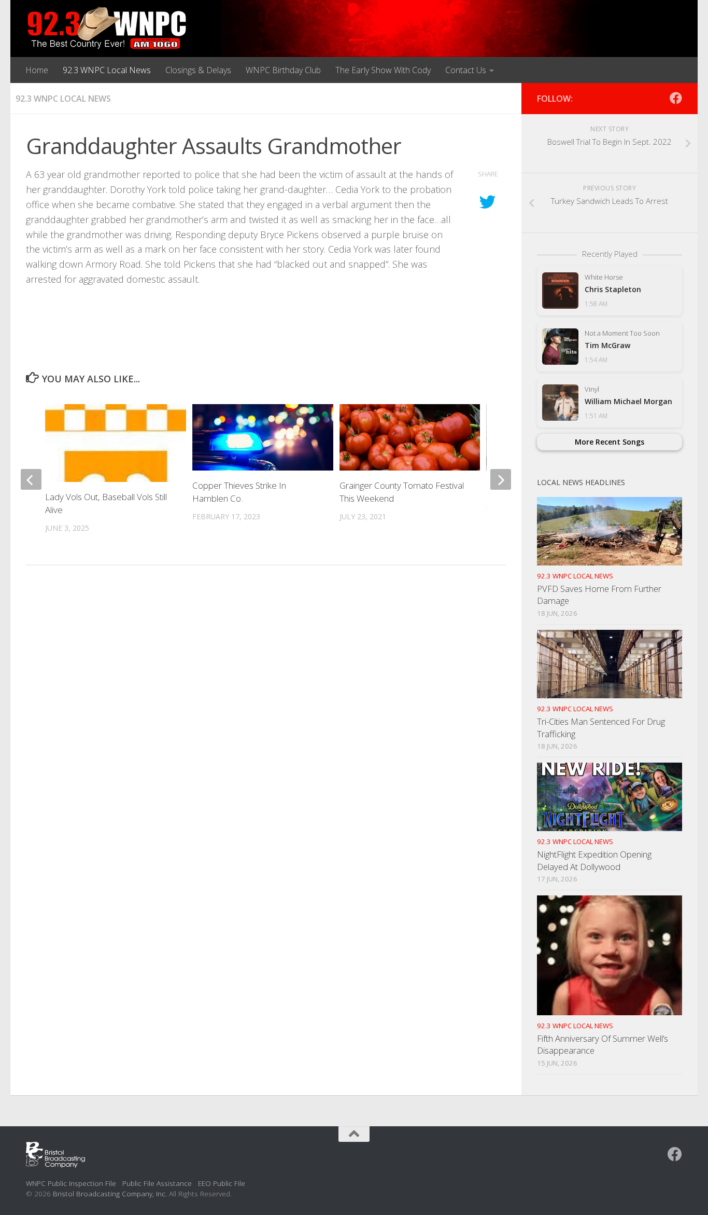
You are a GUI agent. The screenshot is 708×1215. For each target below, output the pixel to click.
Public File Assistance (157, 1183)
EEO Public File (221, 1183)
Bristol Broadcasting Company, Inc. (110, 1193)
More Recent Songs (609, 442)
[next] (500, 479)
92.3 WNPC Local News (107, 70)
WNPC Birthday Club (283, 70)
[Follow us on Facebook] (676, 98)
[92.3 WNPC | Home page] (107, 28)
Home (36, 70)
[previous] (31, 479)
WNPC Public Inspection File (71, 1183)
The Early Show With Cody (383, 70)
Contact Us (465, 70)
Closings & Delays (198, 70)
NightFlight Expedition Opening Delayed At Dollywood (594, 860)
